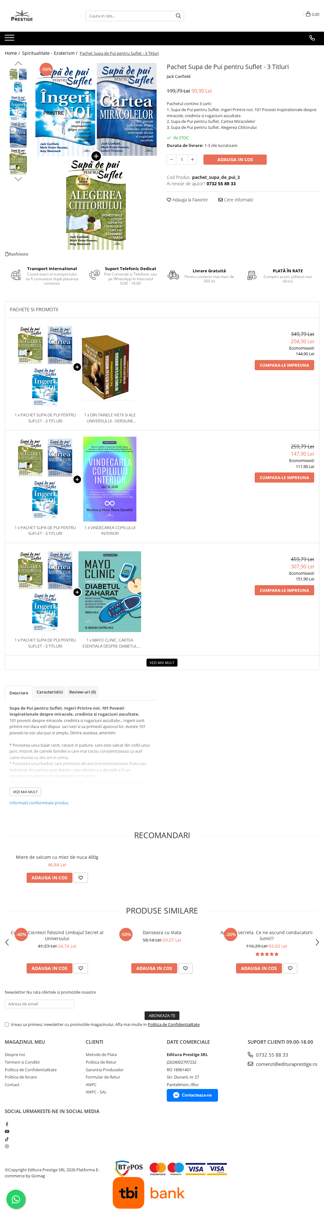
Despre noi (15, 1054)
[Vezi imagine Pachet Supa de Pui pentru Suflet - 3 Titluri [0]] (18, 81)
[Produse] (10, 39)
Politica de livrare (21, 1077)
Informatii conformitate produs (38, 803)
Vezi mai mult (162, 662)
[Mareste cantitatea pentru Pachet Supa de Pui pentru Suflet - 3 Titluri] (192, 160)
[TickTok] (7, 1139)
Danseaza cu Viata (162, 932)
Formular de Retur (103, 1077)
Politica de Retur (101, 1062)
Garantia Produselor (105, 1070)
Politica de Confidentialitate (174, 1024)
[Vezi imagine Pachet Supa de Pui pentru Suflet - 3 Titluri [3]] (18, 162)
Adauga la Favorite (189, 200)
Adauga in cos (235, 159)
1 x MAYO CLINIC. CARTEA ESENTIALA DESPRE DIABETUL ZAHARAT (110, 643)
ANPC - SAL (96, 1092)
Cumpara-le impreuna (284, 365)
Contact (12, 1084)
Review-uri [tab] (82, 692)
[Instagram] (7, 1146)
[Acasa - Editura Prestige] (36, 16)
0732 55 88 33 (271, 1055)
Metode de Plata (101, 1054)
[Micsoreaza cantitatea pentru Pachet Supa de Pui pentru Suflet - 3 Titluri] (171, 160)
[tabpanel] (96, 156)
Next (18, 178)
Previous (18, 64)
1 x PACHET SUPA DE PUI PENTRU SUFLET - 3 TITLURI (45, 418)
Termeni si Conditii (22, 1062)
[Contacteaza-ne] (312, 38)
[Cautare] (178, 16)
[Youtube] (7, 1131)
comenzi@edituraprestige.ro (286, 1064)
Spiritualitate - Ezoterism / (50, 53)
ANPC (91, 1084)
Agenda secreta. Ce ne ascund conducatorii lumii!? (267, 935)
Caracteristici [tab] (50, 692)
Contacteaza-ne (197, 1095)
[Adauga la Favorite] (80, 878)
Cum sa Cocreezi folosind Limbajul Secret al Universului (57, 935)
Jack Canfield (178, 76)
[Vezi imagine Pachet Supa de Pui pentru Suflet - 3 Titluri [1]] (18, 108)
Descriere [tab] (18, 693)
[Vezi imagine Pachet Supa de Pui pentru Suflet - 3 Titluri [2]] (18, 135)
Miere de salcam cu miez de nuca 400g (57, 857)
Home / (13, 53)
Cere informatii (238, 200)
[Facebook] (7, 1124)
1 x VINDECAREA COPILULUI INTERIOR (109, 530)
